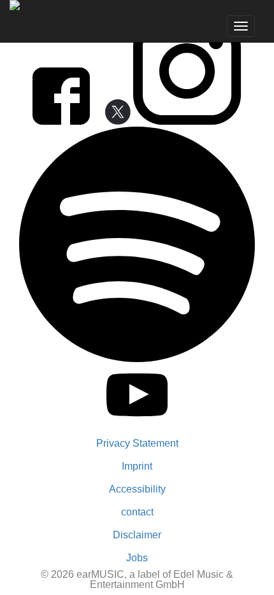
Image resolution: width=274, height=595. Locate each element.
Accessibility (137, 489)
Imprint (137, 466)
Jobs (137, 557)
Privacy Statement (137, 443)
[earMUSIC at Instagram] (187, 121)
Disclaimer (137, 534)
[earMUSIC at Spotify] (137, 358)
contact (137, 512)
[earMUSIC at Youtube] (137, 422)
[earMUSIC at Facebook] (62, 121)
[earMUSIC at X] (112, 121)
